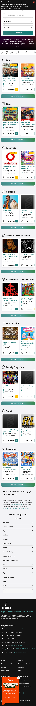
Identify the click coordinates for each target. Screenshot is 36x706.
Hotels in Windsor (24, 508)
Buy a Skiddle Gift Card (24, 686)
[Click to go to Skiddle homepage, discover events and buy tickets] (6, 605)
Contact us (21, 667)
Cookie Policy (5, 670)
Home (3, 660)
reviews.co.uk (19, 629)
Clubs (9, 612)
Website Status (5, 676)
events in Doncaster (17, 504)
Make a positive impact (21, 653)
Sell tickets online (23, 676)
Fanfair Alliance (17, 645)
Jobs (19, 670)
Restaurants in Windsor (10, 508)
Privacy (3, 667)
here (9, 8)
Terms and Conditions (7, 664)
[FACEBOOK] (23, 693)
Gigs (3, 612)
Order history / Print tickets (25, 664)
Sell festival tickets (23, 683)
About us (20, 660)
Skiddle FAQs (21, 680)
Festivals (17, 612)
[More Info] (4, 89)
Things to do (28, 612)
